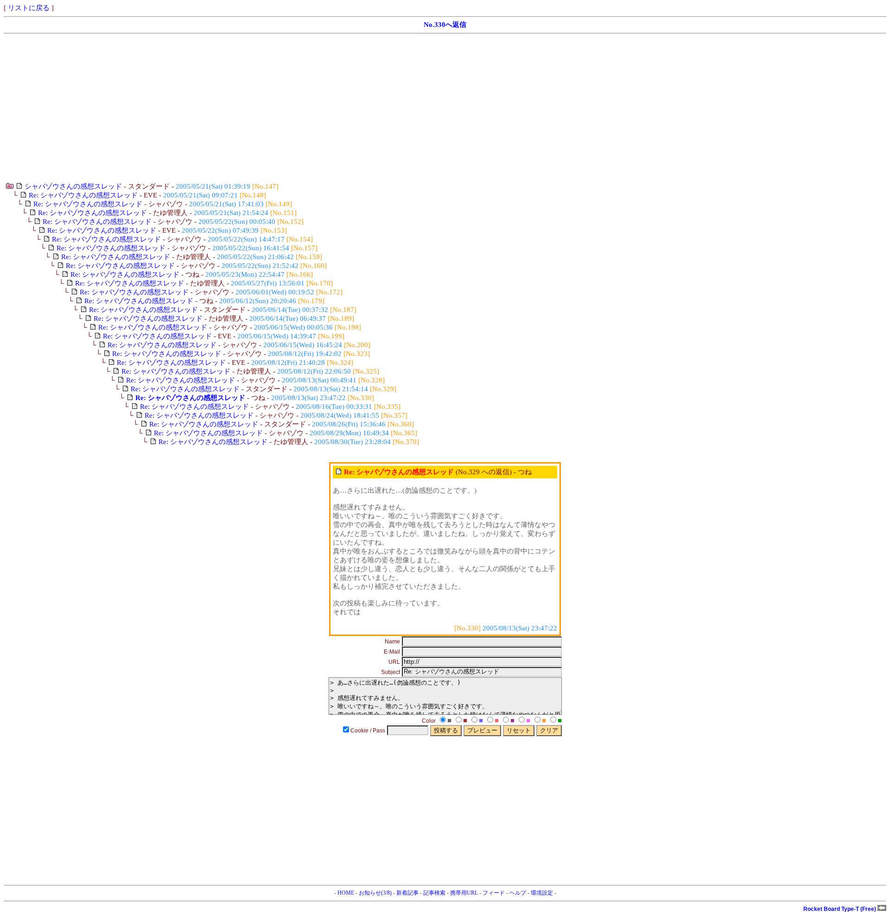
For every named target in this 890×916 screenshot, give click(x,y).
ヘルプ (517, 893)
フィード (494, 893)
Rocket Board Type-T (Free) (840, 909)
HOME (345, 893)
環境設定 (542, 893)
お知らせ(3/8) (375, 893)
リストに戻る (29, 8)
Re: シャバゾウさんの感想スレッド (83, 195)
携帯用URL (464, 893)
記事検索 (434, 893)
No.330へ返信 (445, 24)
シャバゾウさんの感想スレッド (73, 186)
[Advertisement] (282, 108)
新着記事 (407, 893)
